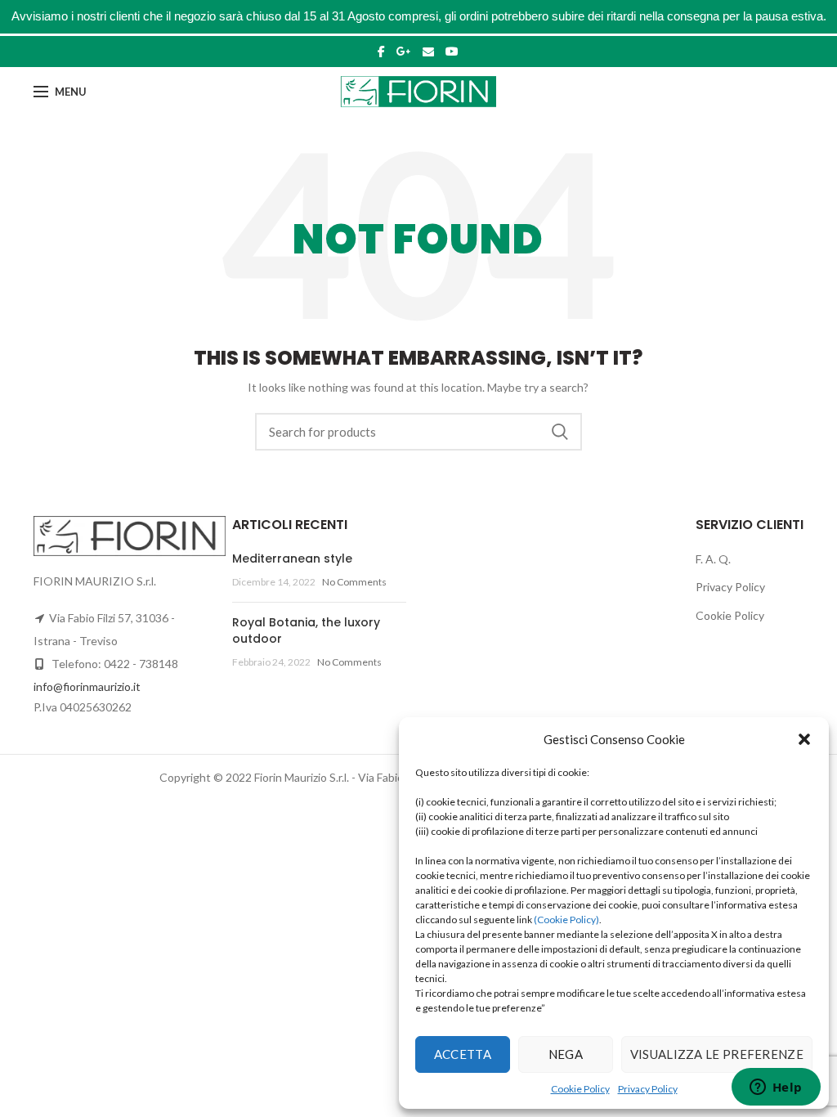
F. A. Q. (713, 559)
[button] (804, 739)
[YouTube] (452, 51)
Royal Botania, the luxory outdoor (306, 630)
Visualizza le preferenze (716, 1054)
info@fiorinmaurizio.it (87, 686)
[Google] (404, 51)
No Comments (354, 582)
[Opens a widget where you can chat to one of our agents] (776, 1088)
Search (559, 432)
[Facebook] (381, 51)
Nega (565, 1054)
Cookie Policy (580, 1089)
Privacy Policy (648, 1089)
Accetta (462, 1054)
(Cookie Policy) (566, 919)
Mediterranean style (292, 558)
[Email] (428, 51)
